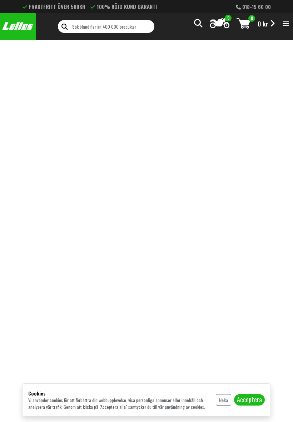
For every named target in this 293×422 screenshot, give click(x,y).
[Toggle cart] (243, 23)
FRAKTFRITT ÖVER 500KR (57, 6)
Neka (223, 400)
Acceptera (249, 399)
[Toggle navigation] (285, 23)
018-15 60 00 (256, 6)
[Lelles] (18, 26)
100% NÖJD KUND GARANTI (127, 6)
